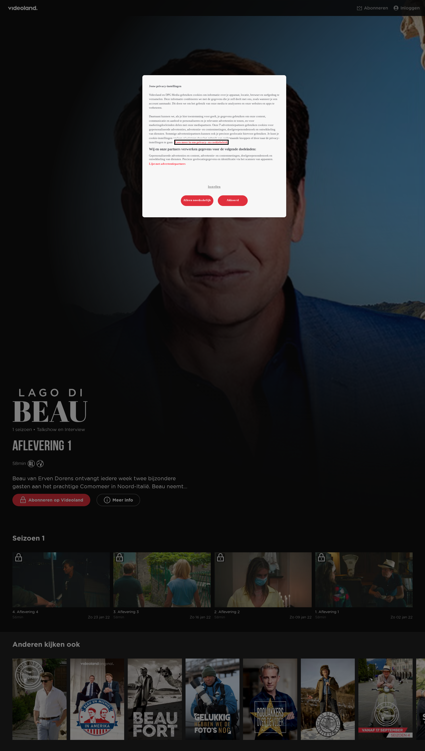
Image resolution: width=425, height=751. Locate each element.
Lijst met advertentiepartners (167, 163)
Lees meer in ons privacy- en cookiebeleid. (201, 142)
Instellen (214, 186)
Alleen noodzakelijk (197, 200)
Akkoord (233, 200)
